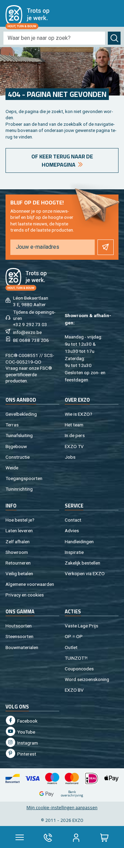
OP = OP (74, 636)
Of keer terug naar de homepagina (62, 160)
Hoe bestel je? (20, 520)
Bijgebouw (16, 446)
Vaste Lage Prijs (81, 625)
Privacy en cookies (25, 595)
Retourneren (18, 563)
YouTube (25, 732)
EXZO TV (74, 446)
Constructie (18, 457)
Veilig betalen (19, 573)
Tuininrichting (19, 489)
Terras (12, 424)
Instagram (27, 743)
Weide (12, 467)
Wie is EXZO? (78, 414)
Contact (73, 520)
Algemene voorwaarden (30, 584)
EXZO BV (74, 690)
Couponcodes (79, 668)
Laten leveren (19, 530)
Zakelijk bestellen (82, 563)
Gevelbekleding (21, 414)
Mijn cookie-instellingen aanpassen (62, 807)
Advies (72, 530)
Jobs (70, 457)
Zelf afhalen (18, 541)
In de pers (75, 435)
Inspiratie (74, 552)
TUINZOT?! (76, 658)
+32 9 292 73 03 (30, 324)
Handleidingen (79, 541)
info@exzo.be (27, 332)
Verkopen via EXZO (85, 573)
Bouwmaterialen (22, 647)
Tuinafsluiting (19, 435)
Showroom (17, 552)
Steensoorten (19, 636)
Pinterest (26, 754)
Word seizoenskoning (87, 679)
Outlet (71, 647)
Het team (74, 424)
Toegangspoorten (24, 478)
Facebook (27, 721)
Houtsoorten (19, 625)
